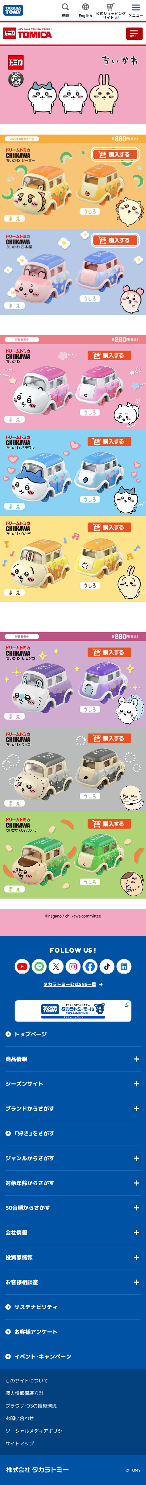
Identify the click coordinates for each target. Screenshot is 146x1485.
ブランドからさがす (29, 1108)
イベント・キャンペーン (42, 1356)
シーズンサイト (24, 1084)
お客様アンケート (36, 1332)
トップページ (30, 1034)
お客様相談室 (21, 1282)
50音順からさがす (27, 1208)
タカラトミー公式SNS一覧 (69, 984)
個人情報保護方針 (24, 1393)
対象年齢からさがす (29, 1183)
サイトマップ (19, 1443)
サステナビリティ (36, 1307)
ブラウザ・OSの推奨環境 (31, 1405)
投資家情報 (19, 1257)
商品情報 (16, 1059)
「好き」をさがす (34, 1133)
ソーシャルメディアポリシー (36, 1431)
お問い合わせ (19, 1418)
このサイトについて (26, 1380)
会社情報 (16, 1232)
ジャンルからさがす (29, 1158)
